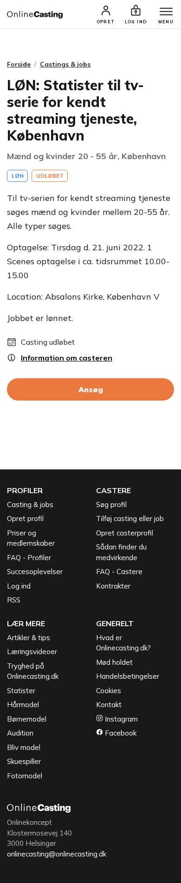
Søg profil (111, 504)
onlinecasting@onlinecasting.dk (56, 854)
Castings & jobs (65, 64)
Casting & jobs (30, 504)
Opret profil (25, 518)
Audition (20, 733)
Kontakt (109, 704)
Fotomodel (24, 775)
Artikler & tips (28, 637)
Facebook (119, 733)
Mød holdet (114, 662)
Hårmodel (23, 704)
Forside (19, 64)
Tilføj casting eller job (130, 518)
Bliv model (23, 747)
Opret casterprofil (124, 532)
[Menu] (166, 12)
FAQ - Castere (119, 571)
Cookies (108, 690)
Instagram (120, 719)
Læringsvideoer (32, 651)
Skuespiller (24, 761)
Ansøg (90, 389)
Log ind (19, 586)
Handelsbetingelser (127, 676)
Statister (21, 690)
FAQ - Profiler (29, 557)
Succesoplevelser (35, 571)
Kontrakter (113, 586)
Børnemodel (26, 719)
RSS (13, 599)
